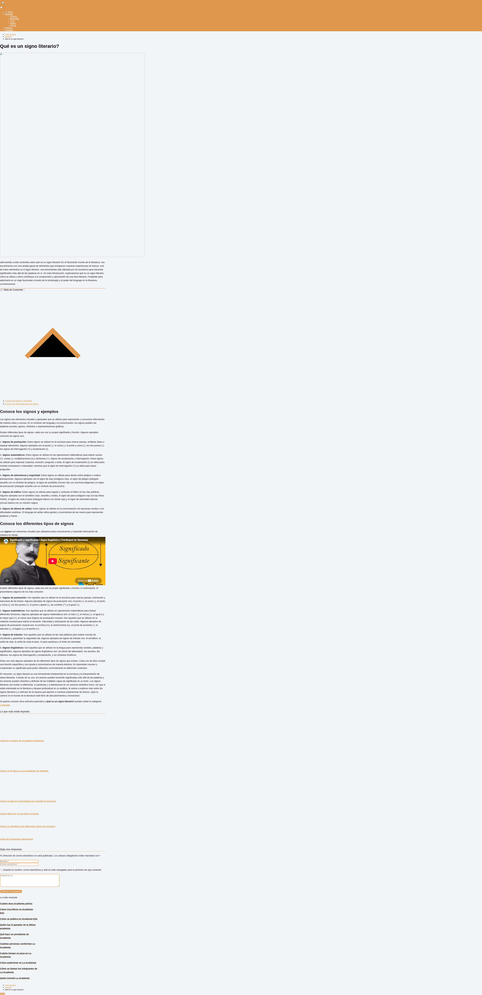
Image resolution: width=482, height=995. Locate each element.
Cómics (13, 16)
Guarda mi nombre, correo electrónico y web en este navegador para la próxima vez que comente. (52, 870)
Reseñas (9, 14)
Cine (12, 21)
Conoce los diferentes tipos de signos (21, 404)
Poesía (13, 25)
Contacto (9, 30)
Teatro (13, 23)
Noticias (8, 28)
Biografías (14, 19)
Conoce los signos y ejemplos (18, 401)
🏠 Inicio (9, 12)
